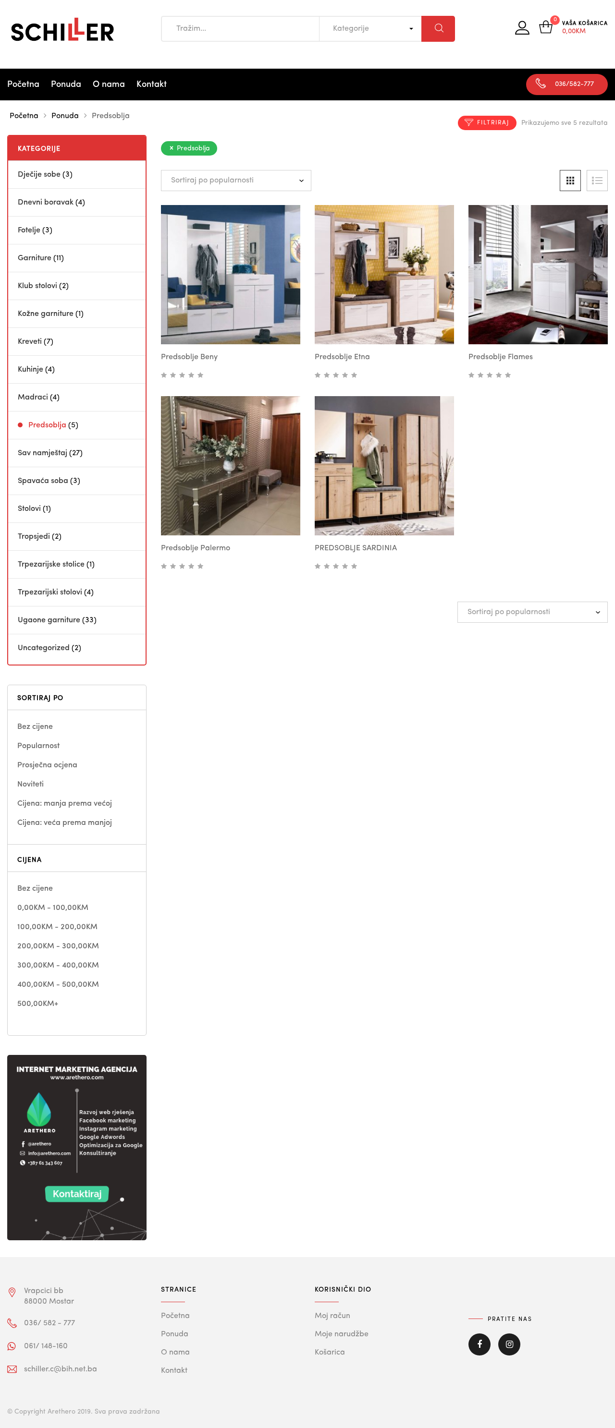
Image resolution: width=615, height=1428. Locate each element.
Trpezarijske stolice (51, 565)
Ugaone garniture (49, 620)
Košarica (330, 1352)
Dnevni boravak (46, 202)
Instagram (509, 1351)
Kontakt (151, 84)
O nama (109, 84)
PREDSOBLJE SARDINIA (356, 548)
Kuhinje (30, 370)
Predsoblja (47, 425)
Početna (23, 84)
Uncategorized (44, 648)
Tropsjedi (34, 537)
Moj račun (332, 1316)
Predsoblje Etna (342, 357)
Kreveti (30, 342)
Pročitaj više (250, 327)
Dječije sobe (39, 175)
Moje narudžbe (342, 1334)
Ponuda (66, 84)
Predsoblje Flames (500, 357)
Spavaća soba (43, 481)
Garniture (34, 258)
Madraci (33, 397)
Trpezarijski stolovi (50, 592)
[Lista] (597, 180)
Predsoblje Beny (189, 357)
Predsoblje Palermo (195, 548)
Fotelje (29, 230)
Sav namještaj (42, 453)
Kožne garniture (46, 314)
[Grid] (570, 180)
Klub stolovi (37, 286)
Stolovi (29, 509)
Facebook (479, 1351)
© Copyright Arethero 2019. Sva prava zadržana (83, 1411)
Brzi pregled (220, 326)
